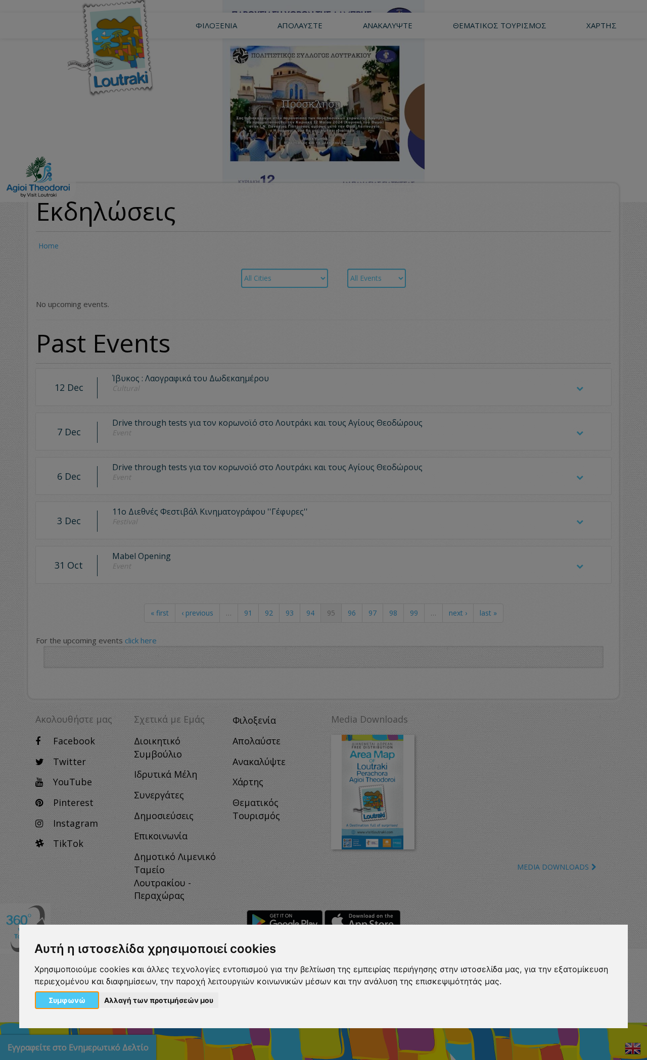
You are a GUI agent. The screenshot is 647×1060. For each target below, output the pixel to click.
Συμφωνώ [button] (67, 1000)
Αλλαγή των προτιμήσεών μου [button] (158, 1000)
